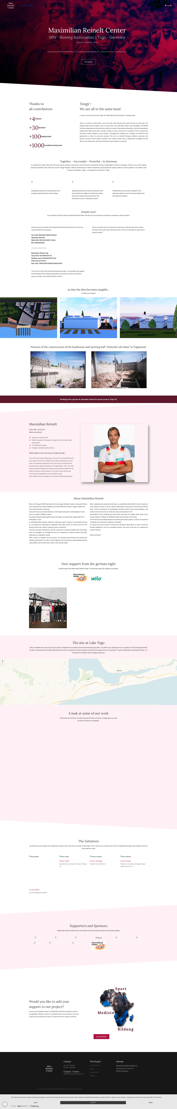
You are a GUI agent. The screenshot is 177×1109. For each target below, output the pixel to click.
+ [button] (2, 661)
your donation (101, 1037)
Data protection (94, 1072)
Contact (103, 5)
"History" (40, 5)
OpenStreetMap (167, 704)
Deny (36, 1102)
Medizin (116, 186)
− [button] (2, 664)
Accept (93, 1102)
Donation (88, 62)
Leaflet (160, 704)
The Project (27, 5)
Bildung (75, 186)
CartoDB (175, 704)
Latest (84, 5)
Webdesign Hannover (54, 1089)
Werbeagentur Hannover (67, 1089)
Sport (34, 186)
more (151, 1102)
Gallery (93, 5)
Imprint (92, 1069)
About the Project (95, 1065)
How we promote (68, 5)
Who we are (52, 5)
